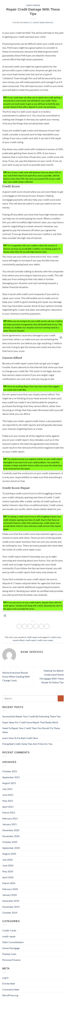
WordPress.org (10, 995)
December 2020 (10, 830)
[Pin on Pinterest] (41, 626)
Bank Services (46, 22)
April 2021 (8, 806)
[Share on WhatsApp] (19, 626)
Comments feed (10, 989)
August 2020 (9, 853)
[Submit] (61, 698)
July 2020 (7, 859)
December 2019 (10, 900)
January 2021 (9, 824)
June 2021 (7, 794)
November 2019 (10, 906)
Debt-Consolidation (13, 942)
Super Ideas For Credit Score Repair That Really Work (30, 722)
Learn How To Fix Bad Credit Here (20, 738)
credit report (30, 640)
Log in (5, 977)
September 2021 (11, 777)
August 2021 (9, 783)
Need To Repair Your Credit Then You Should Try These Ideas (31, 730)
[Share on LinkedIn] (46, 626)
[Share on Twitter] (30, 626)
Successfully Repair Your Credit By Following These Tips (31, 716)
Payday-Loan (9, 953)
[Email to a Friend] (35, 626)
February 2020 (10, 889)
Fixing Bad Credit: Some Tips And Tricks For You (27, 743)
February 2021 (10, 818)
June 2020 (7, 865)
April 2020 (8, 877)
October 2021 (9, 771)
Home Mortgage (11, 948)
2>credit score (54, 637)
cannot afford (18, 640)
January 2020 (9, 894)
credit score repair (45, 640)
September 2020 (11, 847)
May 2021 (7, 800)
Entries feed (8, 983)
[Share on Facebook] (24, 626)
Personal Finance (11, 959)
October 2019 (9, 912)
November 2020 (10, 836)
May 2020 (7, 871)
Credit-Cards (9, 930)
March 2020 (8, 883)
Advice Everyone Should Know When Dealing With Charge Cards (16, 676)
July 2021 (7, 789)
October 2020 (9, 841)
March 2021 (8, 812)
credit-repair (33, 5)
